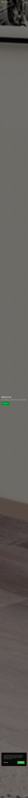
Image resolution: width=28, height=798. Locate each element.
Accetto (21, 762)
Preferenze (6, 762)
